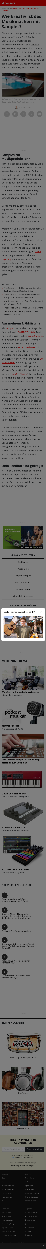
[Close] (41, 612)
